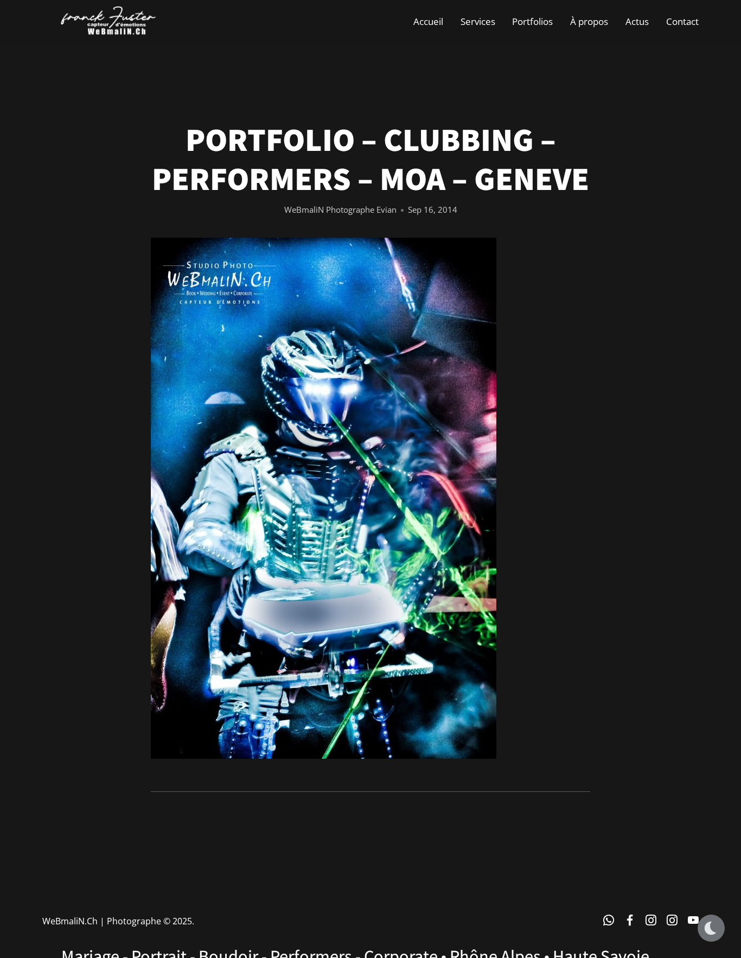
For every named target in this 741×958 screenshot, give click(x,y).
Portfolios (532, 21)
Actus (637, 21)
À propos (589, 21)
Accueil (428, 21)
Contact (682, 21)
